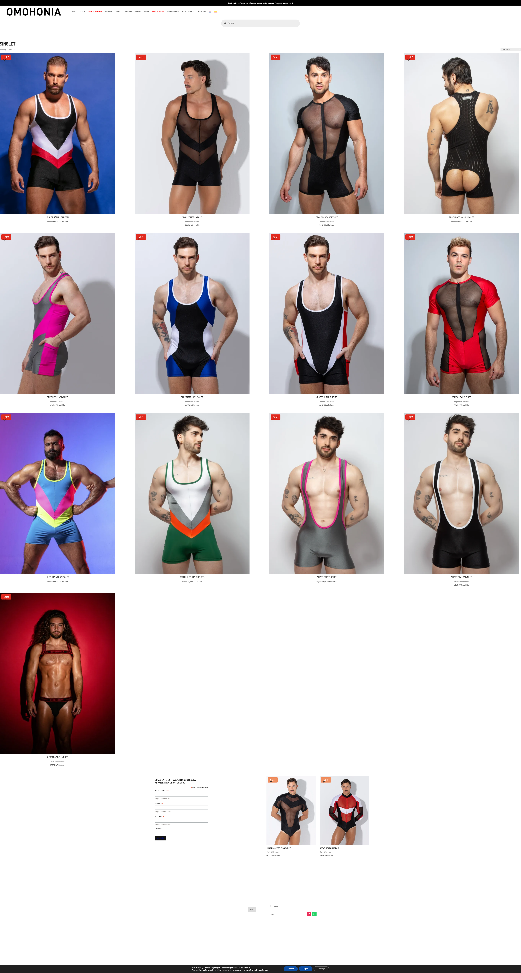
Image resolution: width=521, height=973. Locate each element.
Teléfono (158, 828)
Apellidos (159, 816)
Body (118, 12)
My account (187, 12)
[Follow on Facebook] (325, 914)
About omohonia (272, 944)
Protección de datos (255, 944)
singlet (138, 12)
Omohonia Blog (173, 12)
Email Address (162, 790)
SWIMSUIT (109, 12)
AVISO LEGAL (216, 944)
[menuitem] (210, 12)
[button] (4, 59)
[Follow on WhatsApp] (314, 914)
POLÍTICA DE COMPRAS (234, 944)
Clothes (128, 12)
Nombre (159, 803)
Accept (291, 968)
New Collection (78, 12)
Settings (321, 968)
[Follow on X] (320, 914)
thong (146, 12)
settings (263, 970)
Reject (305, 968)
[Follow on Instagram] (309, 914)
